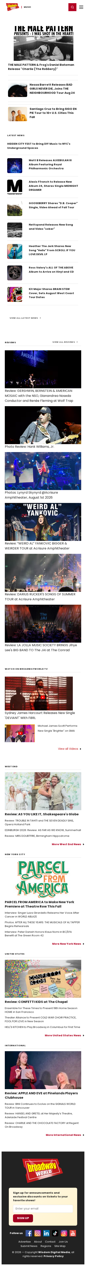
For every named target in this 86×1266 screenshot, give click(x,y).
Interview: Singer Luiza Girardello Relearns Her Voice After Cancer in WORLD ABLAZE (42, 914)
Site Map (60, 1246)
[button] (72, 7)
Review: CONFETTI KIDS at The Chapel (36, 1002)
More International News (63, 1135)
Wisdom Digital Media (54, 1252)
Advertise (24, 1242)
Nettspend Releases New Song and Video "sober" (51, 227)
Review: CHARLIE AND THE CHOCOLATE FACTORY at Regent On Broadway (42, 1125)
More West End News (66, 844)
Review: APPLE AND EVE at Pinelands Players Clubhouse (41, 1095)
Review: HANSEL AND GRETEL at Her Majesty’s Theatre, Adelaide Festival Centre (39, 1115)
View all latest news (24, 318)
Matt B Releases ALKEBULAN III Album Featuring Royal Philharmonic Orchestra (50, 164)
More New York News (66, 944)
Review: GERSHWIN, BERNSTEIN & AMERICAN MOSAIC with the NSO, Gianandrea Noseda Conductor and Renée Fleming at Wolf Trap (39, 395)
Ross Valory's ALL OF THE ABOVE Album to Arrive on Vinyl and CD (51, 270)
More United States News (63, 1035)
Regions (46, 1246)
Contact (50, 1242)
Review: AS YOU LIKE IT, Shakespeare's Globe (42, 814)
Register (51, 7)
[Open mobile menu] (81, 7)
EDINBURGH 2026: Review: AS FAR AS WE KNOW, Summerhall (43, 830)
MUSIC (27, 7)
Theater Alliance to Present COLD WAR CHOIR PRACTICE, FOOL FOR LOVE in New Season (40, 1019)
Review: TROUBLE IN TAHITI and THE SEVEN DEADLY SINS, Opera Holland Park (39, 822)
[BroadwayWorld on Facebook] (28, 1233)
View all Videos (68, 749)
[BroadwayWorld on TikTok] (55, 1233)
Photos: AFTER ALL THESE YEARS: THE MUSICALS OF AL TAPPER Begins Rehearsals (42, 924)
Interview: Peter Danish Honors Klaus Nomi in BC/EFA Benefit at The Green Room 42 (38, 934)
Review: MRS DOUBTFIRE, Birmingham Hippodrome (37, 836)
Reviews (10, 342)
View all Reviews (63, 342)
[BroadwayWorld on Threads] (64, 1233)
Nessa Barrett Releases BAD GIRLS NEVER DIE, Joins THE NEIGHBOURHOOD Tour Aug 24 (52, 89)
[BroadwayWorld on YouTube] (72, 1233)
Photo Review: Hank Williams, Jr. (29, 446)
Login (62, 7)
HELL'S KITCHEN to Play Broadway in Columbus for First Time (42, 1027)
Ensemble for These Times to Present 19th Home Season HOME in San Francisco (41, 1010)
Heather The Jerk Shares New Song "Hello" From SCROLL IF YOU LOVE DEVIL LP (52, 250)
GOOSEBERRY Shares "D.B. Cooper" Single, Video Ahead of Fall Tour (53, 205)
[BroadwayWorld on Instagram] (37, 1233)
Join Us (63, 1242)
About (38, 1242)
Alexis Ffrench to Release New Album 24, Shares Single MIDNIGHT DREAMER (53, 186)
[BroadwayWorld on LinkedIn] (46, 1233)
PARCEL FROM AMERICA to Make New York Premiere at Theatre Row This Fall (39, 904)
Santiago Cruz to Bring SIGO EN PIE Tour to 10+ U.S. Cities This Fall (53, 113)
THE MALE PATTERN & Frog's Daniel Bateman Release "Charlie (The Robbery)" (41, 67)
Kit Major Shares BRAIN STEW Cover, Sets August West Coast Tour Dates (51, 293)
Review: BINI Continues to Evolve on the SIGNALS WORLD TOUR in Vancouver (40, 1106)
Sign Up (23, 1218)
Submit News (29, 1246)
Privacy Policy (54, 1256)
